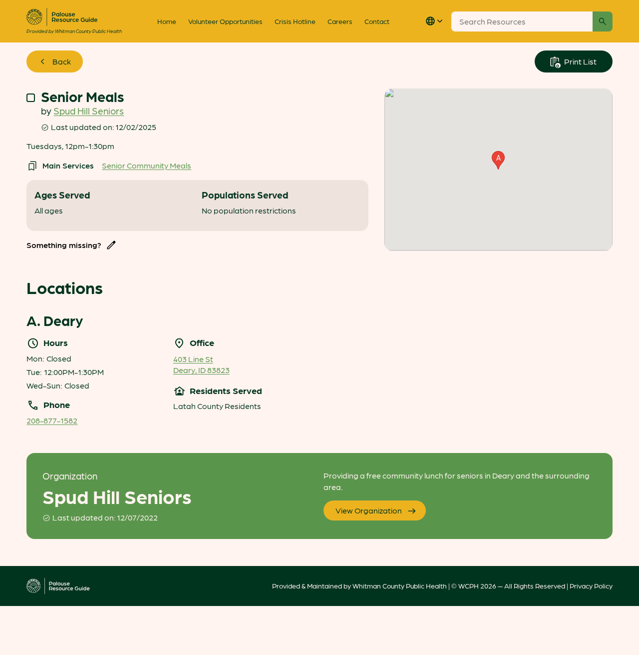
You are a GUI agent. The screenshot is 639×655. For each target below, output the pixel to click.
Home (166, 21)
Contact (376, 21)
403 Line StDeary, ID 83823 (201, 364)
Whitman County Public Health (399, 585)
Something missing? (63, 245)
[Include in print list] (30, 98)
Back (61, 61)
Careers (339, 21)
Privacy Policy (591, 585)
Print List (580, 61)
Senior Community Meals (146, 165)
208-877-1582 (51, 420)
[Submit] (603, 22)
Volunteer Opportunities (225, 21)
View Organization (368, 510)
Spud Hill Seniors (88, 110)
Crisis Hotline (295, 21)
